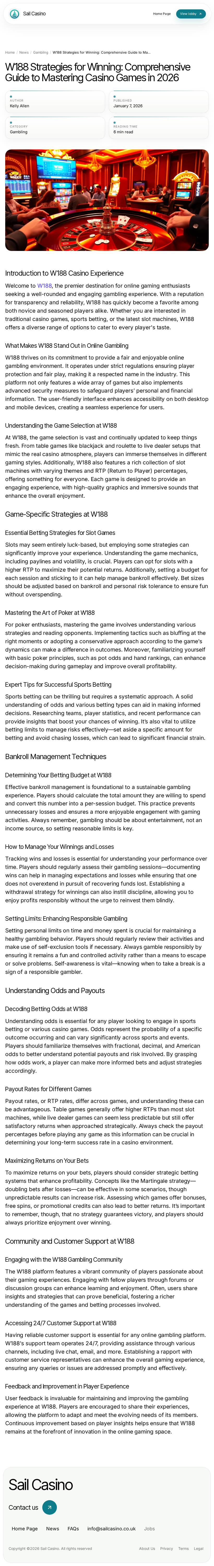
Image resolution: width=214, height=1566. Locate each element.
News (24, 52)
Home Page (25, 1528)
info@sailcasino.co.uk (111, 1528)
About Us (147, 1548)
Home (10, 52)
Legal (198, 1548)
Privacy (166, 1548)
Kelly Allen (19, 106)
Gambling (40, 52)
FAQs (73, 1528)
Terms (183, 1548)
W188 (44, 285)
